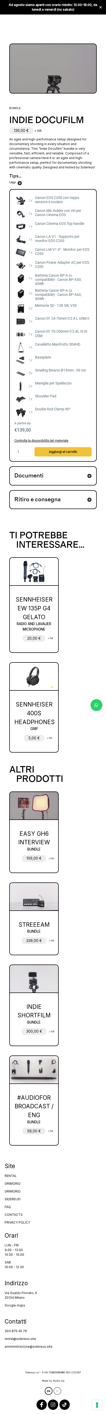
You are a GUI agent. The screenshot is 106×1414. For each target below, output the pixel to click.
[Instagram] (53, 1404)
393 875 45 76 (16, 1331)
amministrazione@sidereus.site (28, 1346)
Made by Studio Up (53, 1380)
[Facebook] (42, 1404)
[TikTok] (64, 1404)
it (57, 1391)
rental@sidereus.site (20, 1339)
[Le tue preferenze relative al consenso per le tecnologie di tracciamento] (97, 1405)
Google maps (15, 1305)
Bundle (15, 108)
